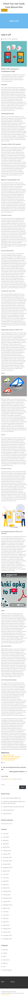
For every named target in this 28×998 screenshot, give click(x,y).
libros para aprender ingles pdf (10, 758)
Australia (5, 949)
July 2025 (5, 874)
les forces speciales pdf (8, 760)
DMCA (2, 981)
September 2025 (7, 867)
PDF (4, 762)
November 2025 (7, 861)
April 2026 (6, 844)
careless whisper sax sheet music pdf (13, 806)
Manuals (5, 963)
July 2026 (5, 833)
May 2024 (5, 918)
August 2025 (6, 871)
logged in (10, 779)
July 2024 (5, 911)
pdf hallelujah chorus (8, 810)
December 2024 (7, 898)
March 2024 (6, 925)
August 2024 (6, 908)
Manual (12, 981)
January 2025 (6, 894)
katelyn (16, 39)
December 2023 (7, 935)
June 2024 (6, 915)
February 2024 (7, 928)
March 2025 (6, 888)
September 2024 (7, 905)
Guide (4, 956)
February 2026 (7, 850)
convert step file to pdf (8, 755)
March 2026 (6, 847)
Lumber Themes (5, 994)
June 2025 (6, 878)
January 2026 (6, 854)
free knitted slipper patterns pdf (11, 798)
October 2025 (6, 864)
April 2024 (6, 922)
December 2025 (7, 857)
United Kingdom (7, 970)
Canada (5, 953)
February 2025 (7, 891)
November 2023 (7, 939)
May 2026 (5, 840)
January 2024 (6, 932)
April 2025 (6, 884)
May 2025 (5, 881)
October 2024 (6, 901)
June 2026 (6, 837)
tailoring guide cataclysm (17, 771)
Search (3, 784)
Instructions (6, 960)
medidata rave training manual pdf (11, 756)
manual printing (7, 813)
